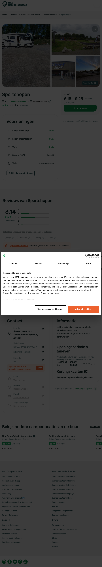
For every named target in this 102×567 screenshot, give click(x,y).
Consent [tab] (14, 263)
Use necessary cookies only (50, 309)
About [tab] (88, 263)
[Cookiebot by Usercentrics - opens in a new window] (87, 256)
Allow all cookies (83, 309)
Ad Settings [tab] (63, 263)
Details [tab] (38, 263)
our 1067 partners (19, 277)
